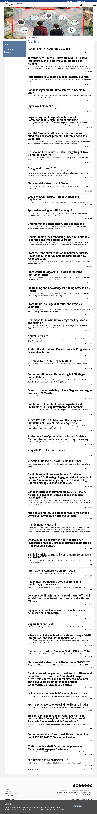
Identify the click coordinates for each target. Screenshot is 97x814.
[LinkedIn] (82, 785)
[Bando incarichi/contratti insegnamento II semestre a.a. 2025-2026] (60, 559)
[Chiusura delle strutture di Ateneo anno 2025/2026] (60, 664)
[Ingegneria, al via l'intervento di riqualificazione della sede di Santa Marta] (60, 614)
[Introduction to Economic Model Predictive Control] (60, 80)
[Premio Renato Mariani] (60, 529)
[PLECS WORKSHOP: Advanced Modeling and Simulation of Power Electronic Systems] (60, 425)
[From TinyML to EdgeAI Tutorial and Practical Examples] (60, 309)
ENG (84, 5)
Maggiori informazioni (57, 809)
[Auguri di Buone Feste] (60, 626)
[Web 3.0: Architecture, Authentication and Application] (60, 200)
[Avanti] (91, 769)
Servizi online (81, 1)
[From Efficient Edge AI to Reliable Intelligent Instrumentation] (60, 277)
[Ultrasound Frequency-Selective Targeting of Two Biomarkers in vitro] (60, 157)
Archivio (34, 37)
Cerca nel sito (71, 5)
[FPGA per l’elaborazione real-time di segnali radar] (60, 706)
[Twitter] (74, 785)
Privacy (7, 790)
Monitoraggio (9, 795)
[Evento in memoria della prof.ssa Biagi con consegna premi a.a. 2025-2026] (60, 394)
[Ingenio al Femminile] (60, 108)
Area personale (9, 799)
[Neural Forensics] (60, 339)
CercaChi (69, 1)
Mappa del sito (9, 784)
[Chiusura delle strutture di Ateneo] (60, 186)
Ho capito (78, 806)
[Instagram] (85, 785)
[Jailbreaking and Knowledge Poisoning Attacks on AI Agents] (60, 293)
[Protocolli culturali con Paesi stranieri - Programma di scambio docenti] (60, 352)
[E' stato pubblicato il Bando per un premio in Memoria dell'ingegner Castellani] (60, 750)
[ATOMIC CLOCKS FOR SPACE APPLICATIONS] (60, 464)
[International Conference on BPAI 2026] (60, 573)
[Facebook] (80, 785)
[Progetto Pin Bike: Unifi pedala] (60, 452)
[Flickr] (91, 785)
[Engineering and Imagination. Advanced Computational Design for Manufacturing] (60, 122)
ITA (81, 5)
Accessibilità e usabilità (11, 793)
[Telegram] (88, 785)
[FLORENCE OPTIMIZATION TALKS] (60, 762)
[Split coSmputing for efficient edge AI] (60, 214)
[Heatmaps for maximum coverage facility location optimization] (60, 325)
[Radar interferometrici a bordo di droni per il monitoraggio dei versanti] (60, 585)
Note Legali (8, 792)
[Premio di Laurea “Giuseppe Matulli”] (60, 364)
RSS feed (7, 786)
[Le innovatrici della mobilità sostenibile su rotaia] (60, 695)
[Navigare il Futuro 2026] (60, 172)
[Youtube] (77, 785)
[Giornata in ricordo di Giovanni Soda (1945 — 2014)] (60, 653)
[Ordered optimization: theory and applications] (60, 227)
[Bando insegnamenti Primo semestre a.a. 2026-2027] (60, 95)
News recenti (9, 50)
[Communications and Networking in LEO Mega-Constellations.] (60, 379)
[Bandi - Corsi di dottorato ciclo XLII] (60, 50)
